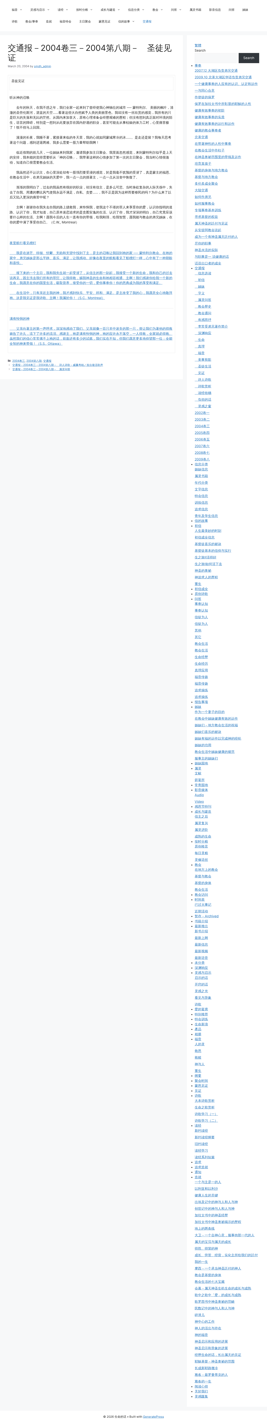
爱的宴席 (201, 1009)
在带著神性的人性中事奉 (213, 144)
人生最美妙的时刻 (208, 531)
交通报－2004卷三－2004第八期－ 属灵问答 (41, 369)
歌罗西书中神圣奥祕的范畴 (215, 1302)
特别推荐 (201, 1014)
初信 (200, 280)
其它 (198, 637)
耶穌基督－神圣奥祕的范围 (215, 1361)
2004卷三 (18, 360)
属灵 (198, 768)
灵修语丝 (201, 860)
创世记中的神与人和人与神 (215, 1209)
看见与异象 (203, 998)
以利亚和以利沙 (206, 1189)
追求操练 (201, 690)
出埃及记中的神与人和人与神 (216, 1202)
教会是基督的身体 (208, 1275)
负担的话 (203, 399)
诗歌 (15, 21)
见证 (200, 373)
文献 (198, 773)
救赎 (198, 1057)
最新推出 (201, 926)
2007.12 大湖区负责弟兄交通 (216, 71)
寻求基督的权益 (206, 217)
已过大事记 (203, 905)
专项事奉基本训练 (208, 210)
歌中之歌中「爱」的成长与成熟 (218, 1295)
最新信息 (201, 944)
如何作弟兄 (203, 197)
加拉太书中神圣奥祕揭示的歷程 (218, 1222)
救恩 (198, 1051)
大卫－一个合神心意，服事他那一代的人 (224, 1235)
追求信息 (201, 509)
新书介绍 (201, 931)
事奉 (198, 65)
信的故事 (124, 21)
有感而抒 (203, 320)
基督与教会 (203, 876)
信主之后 (201, 816)
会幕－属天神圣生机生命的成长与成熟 (223, 1288)
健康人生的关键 (206, 1195)
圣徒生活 (203, 366)
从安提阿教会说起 (208, 230)
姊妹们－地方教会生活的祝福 (216, 725)
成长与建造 (108, 10)
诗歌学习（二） (206, 1121)
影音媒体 (201, 790)
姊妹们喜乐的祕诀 (208, 732)
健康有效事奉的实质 (210, 117)
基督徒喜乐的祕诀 (208, 544)
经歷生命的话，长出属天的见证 (218, 1355)
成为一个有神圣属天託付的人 (216, 237)
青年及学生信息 (206, 516)
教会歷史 (203, 306)
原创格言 (201, 846)
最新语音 (201, 958)
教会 (155, 10)
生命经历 (201, 664)
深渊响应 (203, 333)
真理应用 (201, 670)
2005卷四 (202, 433)
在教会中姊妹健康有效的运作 (216, 718)
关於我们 (201, 1391)
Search (200, 50)
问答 (174, 10)
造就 (49, 21)
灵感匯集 (201, 1396)
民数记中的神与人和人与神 (215, 1308)
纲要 (198, 1076)
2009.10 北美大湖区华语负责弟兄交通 (223, 77)
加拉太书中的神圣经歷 (211, 1215)
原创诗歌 (201, 594)
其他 (198, 630)
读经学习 (201, 1150)
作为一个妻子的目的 (210, 712)
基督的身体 (203, 883)
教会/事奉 (31, 21)
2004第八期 (34, 360)
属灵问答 (203, 300)
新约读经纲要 (205, 1137)
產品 (198, 1029)
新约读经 (201, 1131)
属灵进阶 (201, 830)
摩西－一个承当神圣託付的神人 (218, 1268)
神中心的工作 (205, 1322)
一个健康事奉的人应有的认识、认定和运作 (226, 84)
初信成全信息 (205, 537)
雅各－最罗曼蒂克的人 (211, 1375)
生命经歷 (201, 657)
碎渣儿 (200, 1315)
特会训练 (201, 1019)
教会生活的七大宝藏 (210, 1282)
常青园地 (201, 785)
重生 (198, 584)
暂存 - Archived (207, 916)
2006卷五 (202, 439)
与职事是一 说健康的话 (212, 257)
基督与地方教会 (206, 177)
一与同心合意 (205, 90)
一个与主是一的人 (208, 1182)
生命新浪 (201, 1024)
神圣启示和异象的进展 (211, 1348)
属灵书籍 (195, 10)
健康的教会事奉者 (208, 130)
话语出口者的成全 (208, 263)
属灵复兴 (201, 823)
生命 (200, 340)
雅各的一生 (203, 1381)
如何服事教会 (205, 203)
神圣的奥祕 (203, 571)
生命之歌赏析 (205, 1107)
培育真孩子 (203, 164)
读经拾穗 (203, 393)
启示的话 (201, 978)
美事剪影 (203, 360)
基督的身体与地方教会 (211, 170)
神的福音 (201, 1335)
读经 (61, 10)
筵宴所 (200, 780)
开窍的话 (201, 984)
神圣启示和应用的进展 (211, 1341)
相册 (198, 1034)
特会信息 (201, 496)
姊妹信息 (201, 469)
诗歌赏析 (203, 386)
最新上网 (201, 938)
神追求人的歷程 (206, 577)
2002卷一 (202, 413)
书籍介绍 (201, 921)
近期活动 (201, 911)
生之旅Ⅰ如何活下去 (208, 564)
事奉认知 (201, 604)
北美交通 (201, 137)
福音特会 (65, 21)
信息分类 (134, 10)
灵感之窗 (203, 406)
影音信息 (215, 10)
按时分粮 (82, 10)
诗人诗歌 (203, 380)
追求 (198, 1162)
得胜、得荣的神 (206, 1248)
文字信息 (201, 489)
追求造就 (201, 1167)
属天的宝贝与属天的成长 (213, 1242)
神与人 (200, 1064)
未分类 (200, 963)
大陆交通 (201, 190)
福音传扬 (201, 677)
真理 (200, 346)
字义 (200, 293)
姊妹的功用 (203, 745)
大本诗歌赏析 (205, 1101)
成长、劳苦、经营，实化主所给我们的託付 (226, 1255)
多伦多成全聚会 (206, 183)
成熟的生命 (203, 836)
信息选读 (203, 273)
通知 (198, 1172)
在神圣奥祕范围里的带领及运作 (218, 157)
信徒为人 (201, 617)
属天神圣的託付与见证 (211, 223)
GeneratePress (153, 1417)
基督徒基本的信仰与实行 (213, 551)
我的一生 (201, 1262)
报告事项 (201, 702)
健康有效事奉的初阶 (210, 110)
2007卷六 (202, 446)
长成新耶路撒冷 (206, 1368)
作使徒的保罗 (205, 97)
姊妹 (245, 10)
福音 (15, 10)
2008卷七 (202, 453)
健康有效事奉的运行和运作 (215, 124)
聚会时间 (201, 1081)
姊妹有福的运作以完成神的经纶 (218, 738)
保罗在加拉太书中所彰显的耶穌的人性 (223, 104)
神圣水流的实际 (206, 250)
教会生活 (201, 644)
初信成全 (201, 589)
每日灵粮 (201, 853)
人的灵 (200, 1044)
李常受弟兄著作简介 (211, 326)
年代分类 (201, 483)
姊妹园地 (201, 763)
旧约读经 (201, 1144)
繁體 (198, 45)
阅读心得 (201, 1386)
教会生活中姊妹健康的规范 (215, 752)
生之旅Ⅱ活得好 (205, 557)
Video (199, 802)
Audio (199, 795)
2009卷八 (202, 459)
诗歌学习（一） (206, 1114)
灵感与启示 (37, 10)
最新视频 (201, 951)
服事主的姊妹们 (206, 758)
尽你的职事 (203, 243)
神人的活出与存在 (208, 1328)
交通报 (147, 21)
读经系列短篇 (205, 1157)
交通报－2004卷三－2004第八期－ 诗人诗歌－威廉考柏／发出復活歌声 (57, 365)
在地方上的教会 (206, 870)
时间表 (200, 899)
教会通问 (203, 313)
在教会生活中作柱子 (210, 150)
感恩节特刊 (203, 806)
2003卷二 (202, 419)
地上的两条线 (205, 1228)
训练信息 (201, 503)
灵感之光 (201, 991)
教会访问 (201, 895)
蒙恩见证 (104, 21)
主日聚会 (85, 21)
